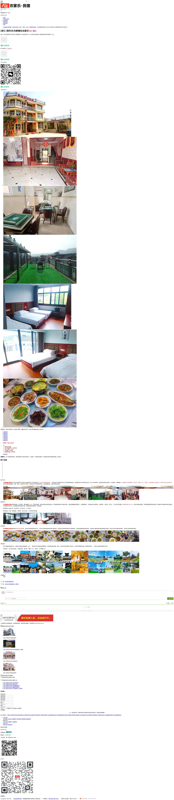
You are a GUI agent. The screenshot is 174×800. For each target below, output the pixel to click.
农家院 (12, 715)
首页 (4, 17)
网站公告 (5, 724)
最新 (169, 603)
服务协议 (24, 719)
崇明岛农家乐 (44, 715)
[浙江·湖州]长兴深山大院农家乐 (10, 682)
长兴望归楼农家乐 (9, 581)
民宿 (15, 715)
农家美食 (5, 436)
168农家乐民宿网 (7, 27)
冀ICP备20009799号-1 (54, 798)
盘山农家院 (25, 715)
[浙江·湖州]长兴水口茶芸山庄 (10, 684)
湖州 (24, 27)
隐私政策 (28, 719)
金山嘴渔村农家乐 (52, 715)
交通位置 (5, 439)
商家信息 (5, 433)
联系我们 (19, 719)
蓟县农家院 (19, 715)
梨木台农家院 (31, 715)
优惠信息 (5, 431)
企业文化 (10, 719)
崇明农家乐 (38, 715)
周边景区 (5, 437)
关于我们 (5, 719)
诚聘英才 (15, 719)
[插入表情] (9, 598)
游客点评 (5, 440)
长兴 (27, 27)
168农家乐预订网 (17, 798)
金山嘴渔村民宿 (60, 715)
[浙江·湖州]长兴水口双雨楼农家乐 (11, 685)
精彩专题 (5, 21)
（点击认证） (9, 48)
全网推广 (10, 721)
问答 (4, 24)
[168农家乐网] (16, 7)
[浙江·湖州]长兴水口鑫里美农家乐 (11, 687)
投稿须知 (15, 721)
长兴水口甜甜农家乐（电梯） (12, 584)
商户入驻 (5, 721)
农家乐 (9, 715)
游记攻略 (5, 20)
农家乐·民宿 (6, 19)
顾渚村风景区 (32, 27)
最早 (172, 603)
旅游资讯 (5, 23)
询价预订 (5, 454)
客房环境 (5, 434)
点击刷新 (19, 708)
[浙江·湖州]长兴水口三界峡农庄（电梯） (13, 688)
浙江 (21, 27)
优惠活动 (10, 724)
